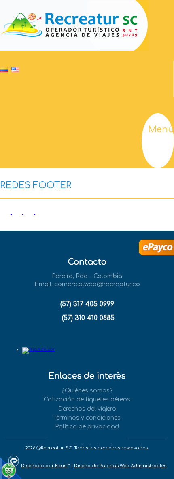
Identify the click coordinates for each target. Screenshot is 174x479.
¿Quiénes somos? (87, 391)
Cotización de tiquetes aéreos (87, 399)
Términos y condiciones (87, 418)
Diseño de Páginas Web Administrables (120, 465)
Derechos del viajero (87, 409)
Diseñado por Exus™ (45, 465)
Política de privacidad (87, 427)
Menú (161, 129)
